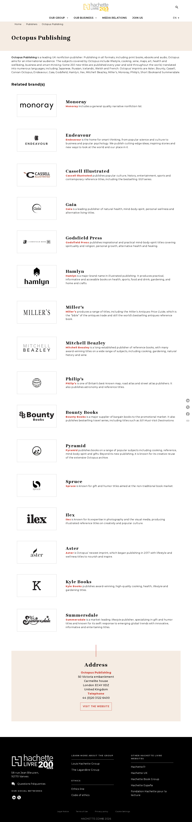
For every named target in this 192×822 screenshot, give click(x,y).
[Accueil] (96, 7)
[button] (96, 706)
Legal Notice (63, 811)
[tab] (58, 18)
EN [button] (175, 17)
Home (18, 24)
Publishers (31, 24)
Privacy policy (101, 811)
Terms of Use (82, 811)
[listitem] (13, 797)
